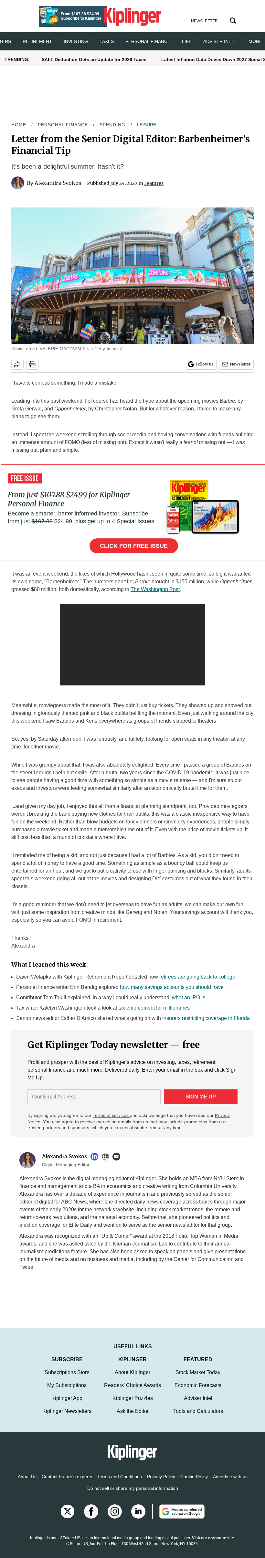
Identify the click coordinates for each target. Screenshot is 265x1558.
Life (187, 41)
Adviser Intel (220, 41)
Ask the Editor (133, 1411)
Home (18, 124)
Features (154, 183)
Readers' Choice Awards (132, 1385)
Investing (76, 41)
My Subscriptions (67, 1385)
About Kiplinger (132, 1372)
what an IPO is (188, 997)
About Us (27, 1476)
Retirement (37, 41)
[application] (132, 644)
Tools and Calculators (198, 1411)
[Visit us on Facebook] (91, 1511)
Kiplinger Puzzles (132, 1398)
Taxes (107, 41)
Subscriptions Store (67, 1372)
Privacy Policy (161, 1476)
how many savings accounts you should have (172, 987)
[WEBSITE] (106, 1156)
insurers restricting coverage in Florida (206, 1018)
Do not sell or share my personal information (132, 1488)
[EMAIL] (117, 1156)
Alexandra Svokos (58, 183)
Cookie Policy (194, 1476)
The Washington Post (155, 589)
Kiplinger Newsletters (66, 1411)
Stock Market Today (197, 1372)
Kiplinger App (66, 1398)
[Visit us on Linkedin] (138, 1511)
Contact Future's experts (67, 1476)
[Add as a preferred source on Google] (178, 1511)
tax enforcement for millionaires (154, 1008)
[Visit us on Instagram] (115, 1511)
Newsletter (240, 364)
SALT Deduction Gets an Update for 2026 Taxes (94, 59)
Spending (112, 124)
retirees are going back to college (197, 977)
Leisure (146, 124)
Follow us (205, 364)
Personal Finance (147, 41)
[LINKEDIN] (95, 1156)
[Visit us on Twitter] (67, 1511)
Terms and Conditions (119, 1476)
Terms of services (111, 1115)
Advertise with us (230, 1476)
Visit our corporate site (213, 1538)
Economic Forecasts (198, 1385)
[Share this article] (17, 364)
